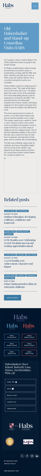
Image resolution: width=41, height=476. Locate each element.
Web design (8, 471)
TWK (17, 471)
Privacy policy (10, 463)
